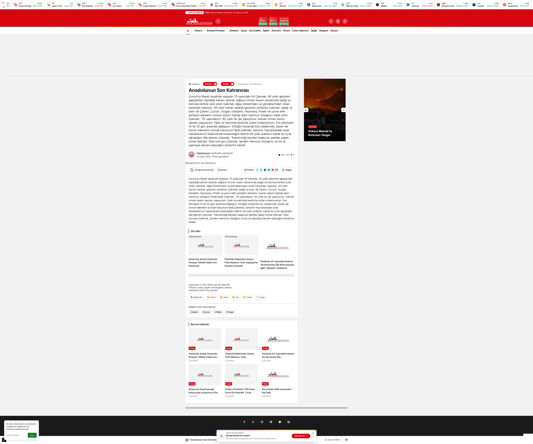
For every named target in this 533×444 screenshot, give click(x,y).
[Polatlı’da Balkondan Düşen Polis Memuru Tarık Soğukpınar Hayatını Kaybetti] (241, 252)
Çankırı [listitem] (194, 312)
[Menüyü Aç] (218, 21)
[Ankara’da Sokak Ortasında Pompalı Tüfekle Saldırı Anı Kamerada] (205, 252)
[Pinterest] (271, 422)
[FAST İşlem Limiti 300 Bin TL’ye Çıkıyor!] (325, 110)
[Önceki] (3, 2)
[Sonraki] (3, 6)
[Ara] (331, 21)
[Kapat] (313, 433)
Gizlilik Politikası (12, 435)
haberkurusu (203, 153)
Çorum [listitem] (206, 312)
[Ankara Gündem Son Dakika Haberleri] (199, 21)
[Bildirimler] (345, 21)
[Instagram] (262, 422)
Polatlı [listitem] (218, 312)
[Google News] (288, 422)
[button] (338, 21)
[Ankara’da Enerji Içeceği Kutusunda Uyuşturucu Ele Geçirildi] (205, 380)
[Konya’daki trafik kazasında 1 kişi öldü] (278, 380)
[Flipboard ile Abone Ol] (222, 170)
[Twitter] (253, 422)
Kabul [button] (32, 435)
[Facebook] (244, 422)
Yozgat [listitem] (229, 312)
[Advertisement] (266, 56)
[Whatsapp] (279, 422)
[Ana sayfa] (188, 30)
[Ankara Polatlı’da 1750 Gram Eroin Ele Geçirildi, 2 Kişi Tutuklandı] (241, 380)
